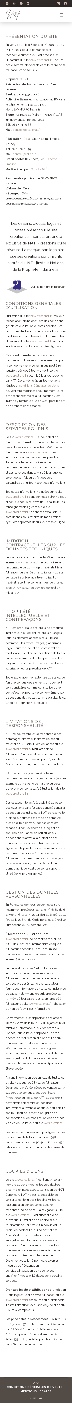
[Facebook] (7, 3)
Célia (26, 138)
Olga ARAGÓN (40, 169)
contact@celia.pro (24, 154)
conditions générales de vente (35, 1387)
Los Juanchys (48, 159)
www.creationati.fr (40, 60)
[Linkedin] (28, 3)
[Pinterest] (21, 3)
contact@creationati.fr (27, 129)
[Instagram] (14, 3)
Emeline (11, 164)
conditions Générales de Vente (39, 385)
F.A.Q (35, 1382)
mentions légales (36, 1391)
